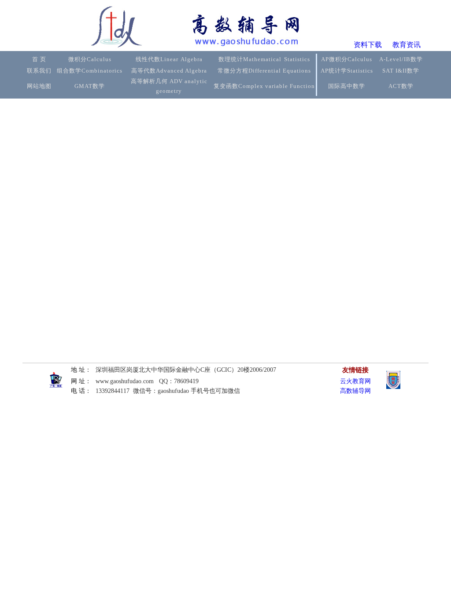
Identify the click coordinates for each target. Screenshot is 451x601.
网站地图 (39, 86)
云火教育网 (355, 381)
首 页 (39, 59)
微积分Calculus (89, 59)
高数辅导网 (355, 391)
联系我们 (39, 70)
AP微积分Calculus (346, 59)
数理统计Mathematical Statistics (264, 59)
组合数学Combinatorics (89, 70)
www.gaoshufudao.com (125, 381)
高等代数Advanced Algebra (169, 70)
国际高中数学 (346, 86)
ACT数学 (401, 86)
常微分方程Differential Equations (264, 70)
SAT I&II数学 (400, 70)
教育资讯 (406, 44)
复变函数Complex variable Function (264, 86)
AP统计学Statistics (347, 70)
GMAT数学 (89, 86)
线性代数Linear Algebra (169, 59)
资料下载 (368, 44)
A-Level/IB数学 (401, 59)
